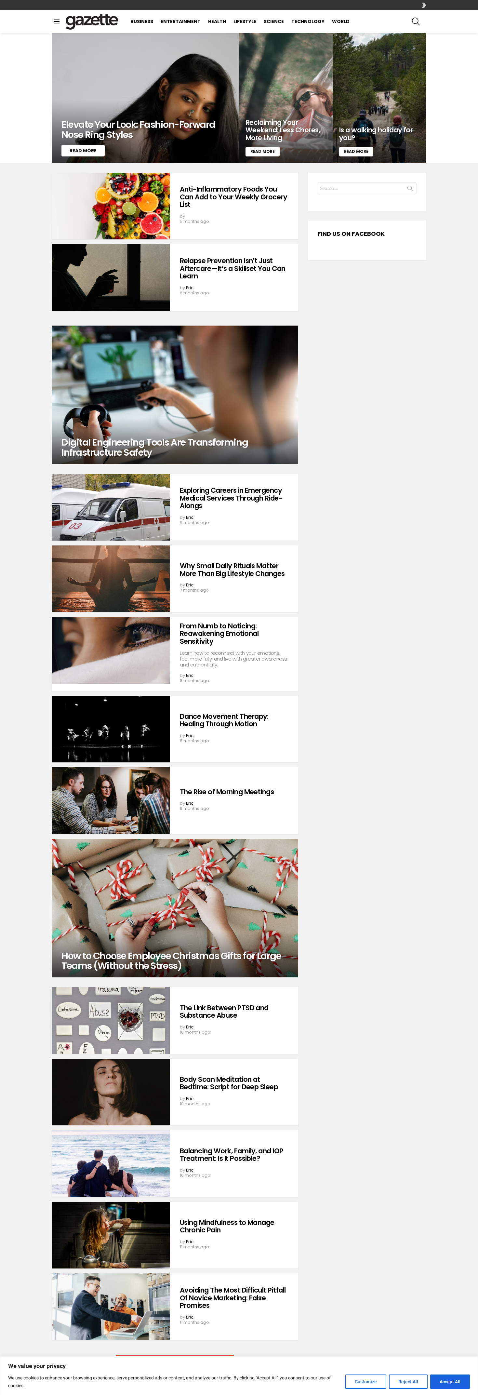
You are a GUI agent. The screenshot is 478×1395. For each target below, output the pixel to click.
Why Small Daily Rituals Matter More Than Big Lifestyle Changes (232, 569)
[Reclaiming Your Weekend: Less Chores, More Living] (286, 98)
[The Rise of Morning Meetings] (111, 800)
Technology (308, 21)
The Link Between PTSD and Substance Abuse (224, 1011)
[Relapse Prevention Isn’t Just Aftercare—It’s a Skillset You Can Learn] (111, 277)
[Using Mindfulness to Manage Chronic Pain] (111, 1235)
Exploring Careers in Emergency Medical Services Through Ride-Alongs (231, 498)
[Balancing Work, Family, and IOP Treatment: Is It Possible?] (111, 1163)
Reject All (408, 1381)
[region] (239, 1375)
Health (217, 21)
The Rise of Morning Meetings (227, 792)
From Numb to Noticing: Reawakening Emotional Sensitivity (219, 633)
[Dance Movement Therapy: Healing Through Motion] (111, 729)
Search (410, 189)
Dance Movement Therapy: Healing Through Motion (224, 720)
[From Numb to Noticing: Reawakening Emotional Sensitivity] (111, 650)
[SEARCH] (416, 21)
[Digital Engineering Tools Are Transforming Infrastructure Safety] (175, 395)
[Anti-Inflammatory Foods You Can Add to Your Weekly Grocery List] (111, 206)
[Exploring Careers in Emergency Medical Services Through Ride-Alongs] (111, 507)
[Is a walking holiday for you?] (379, 98)
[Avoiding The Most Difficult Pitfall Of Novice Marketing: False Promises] (111, 1306)
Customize (366, 1381)
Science (274, 21)
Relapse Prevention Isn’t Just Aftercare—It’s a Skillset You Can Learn (232, 268)
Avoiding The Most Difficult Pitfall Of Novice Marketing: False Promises (233, 1297)
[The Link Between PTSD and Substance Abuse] (111, 1020)
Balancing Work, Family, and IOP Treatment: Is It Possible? (232, 1154)
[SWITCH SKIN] (423, 5)
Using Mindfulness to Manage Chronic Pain (227, 1226)
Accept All (450, 1381)
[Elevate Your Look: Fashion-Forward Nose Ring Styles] (145, 98)
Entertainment (181, 21)
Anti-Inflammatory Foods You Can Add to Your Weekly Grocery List (233, 196)
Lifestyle (244, 21)
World (341, 21)
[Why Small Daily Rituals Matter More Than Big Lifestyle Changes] (111, 578)
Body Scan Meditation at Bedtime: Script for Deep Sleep (229, 1083)
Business (141, 21)
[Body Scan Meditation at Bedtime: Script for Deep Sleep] (111, 1092)
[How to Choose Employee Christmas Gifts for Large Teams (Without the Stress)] (175, 908)
